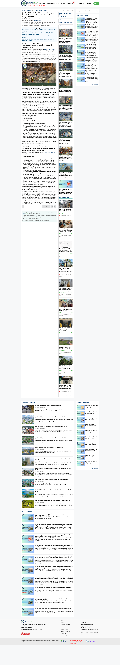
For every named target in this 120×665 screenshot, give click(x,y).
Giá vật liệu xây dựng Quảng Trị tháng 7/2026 (90, 425)
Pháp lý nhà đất (27, 10)
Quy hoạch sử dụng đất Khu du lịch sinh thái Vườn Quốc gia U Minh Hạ (52, 500)
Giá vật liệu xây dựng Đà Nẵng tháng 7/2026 (91, 462)
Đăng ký (89, 3)
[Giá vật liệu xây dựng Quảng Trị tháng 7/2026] (81, 426)
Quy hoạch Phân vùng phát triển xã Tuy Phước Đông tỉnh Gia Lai (51, 426)
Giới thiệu (63, 620)
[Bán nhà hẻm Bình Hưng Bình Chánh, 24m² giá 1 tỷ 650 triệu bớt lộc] (65, 306)
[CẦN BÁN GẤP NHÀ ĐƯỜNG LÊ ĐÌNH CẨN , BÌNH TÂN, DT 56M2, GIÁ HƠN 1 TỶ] (65, 267)
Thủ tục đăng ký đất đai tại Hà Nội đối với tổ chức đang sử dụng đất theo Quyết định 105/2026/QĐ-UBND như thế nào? (91, 66)
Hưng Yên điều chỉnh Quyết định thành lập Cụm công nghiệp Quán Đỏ (52, 437)
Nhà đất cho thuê (51, 3)
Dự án (57, 3)
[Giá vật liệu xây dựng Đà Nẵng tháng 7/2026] (81, 463)
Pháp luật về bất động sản (41, 10)
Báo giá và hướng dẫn (65, 624)
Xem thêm (96, 84)
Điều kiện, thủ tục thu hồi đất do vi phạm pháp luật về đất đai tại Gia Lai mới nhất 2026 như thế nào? (91, 72)
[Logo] (24, 3)
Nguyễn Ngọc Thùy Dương (38, 19)
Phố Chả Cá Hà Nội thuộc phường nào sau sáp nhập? (48, 405)
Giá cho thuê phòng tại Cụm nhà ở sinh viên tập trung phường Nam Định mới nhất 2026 (54, 458)
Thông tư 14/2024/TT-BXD (65, 22)
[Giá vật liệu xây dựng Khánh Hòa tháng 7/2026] (81, 444)
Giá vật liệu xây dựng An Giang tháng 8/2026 (91, 450)
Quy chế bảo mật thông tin (86, 625)
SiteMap (62, 622)
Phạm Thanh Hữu (37, 20)
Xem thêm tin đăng (68, 396)
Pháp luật (63, 626)
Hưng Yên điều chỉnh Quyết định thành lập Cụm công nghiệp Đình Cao (52, 416)
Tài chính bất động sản (65, 631)
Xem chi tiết (63, 16)
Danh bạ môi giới (64, 634)
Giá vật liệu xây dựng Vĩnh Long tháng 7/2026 (91, 406)
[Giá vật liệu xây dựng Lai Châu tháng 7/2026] (81, 432)
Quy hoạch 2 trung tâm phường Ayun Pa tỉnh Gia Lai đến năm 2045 (51, 479)
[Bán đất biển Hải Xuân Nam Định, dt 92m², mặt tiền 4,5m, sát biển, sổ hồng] (65, 344)
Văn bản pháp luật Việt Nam (67, 628)
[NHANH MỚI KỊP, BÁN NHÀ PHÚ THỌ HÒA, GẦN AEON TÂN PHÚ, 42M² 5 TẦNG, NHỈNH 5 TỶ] (65, 227)
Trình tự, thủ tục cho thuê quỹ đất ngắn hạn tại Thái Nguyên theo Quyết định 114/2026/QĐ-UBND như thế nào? (91, 20)
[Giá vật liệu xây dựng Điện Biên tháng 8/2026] (81, 438)
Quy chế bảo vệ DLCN (85, 627)
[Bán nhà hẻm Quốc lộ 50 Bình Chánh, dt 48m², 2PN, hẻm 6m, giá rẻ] (65, 208)
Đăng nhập (81, 3)
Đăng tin (96, 3)
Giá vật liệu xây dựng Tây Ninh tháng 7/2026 (91, 456)
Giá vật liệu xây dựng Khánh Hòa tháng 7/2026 (91, 443)
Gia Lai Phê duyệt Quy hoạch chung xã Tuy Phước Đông (49, 447)
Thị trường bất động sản (66, 629)
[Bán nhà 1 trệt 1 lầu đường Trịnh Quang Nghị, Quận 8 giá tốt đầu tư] (65, 326)
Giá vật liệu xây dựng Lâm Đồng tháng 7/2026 (91, 418)
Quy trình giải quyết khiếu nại (87, 624)
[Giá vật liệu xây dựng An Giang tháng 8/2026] (81, 451)
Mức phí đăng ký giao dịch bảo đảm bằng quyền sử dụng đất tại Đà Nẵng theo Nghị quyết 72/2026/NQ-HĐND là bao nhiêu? (91, 33)
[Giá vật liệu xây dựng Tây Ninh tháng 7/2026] (81, 457)
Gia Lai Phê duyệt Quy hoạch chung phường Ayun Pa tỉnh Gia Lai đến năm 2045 (53, 490)
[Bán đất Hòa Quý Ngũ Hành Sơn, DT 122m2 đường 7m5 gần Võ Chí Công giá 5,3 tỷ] (65, 364)
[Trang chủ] (22, 10)
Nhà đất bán (42, 3)
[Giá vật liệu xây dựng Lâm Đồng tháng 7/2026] (81, 420)
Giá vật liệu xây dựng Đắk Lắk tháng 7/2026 (91, 412)
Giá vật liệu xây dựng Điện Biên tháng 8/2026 (91, 437)
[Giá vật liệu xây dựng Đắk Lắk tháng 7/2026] (81, 413)
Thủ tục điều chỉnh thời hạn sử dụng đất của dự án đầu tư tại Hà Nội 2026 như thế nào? (91, 79)
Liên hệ (82, 620)
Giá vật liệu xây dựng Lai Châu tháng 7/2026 (91, 431)
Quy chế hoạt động (85, 622)
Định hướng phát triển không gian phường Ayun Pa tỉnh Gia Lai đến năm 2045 (53, 469)
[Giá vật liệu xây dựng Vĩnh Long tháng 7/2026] (81, 407)
